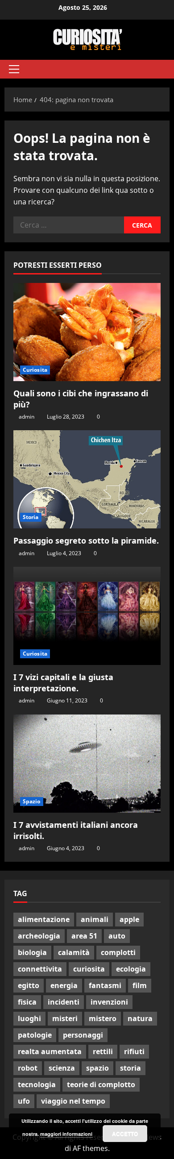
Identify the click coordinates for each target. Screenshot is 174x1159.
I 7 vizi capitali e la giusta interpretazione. (63, 683)
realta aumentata (50, 1051)
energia (64, 985)
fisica (27, 1002)
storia (130, 1068)
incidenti (63, 1002)
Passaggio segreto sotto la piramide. (86, 540)
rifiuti (134, 1051)
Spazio (32, 801)
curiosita (89, 969)
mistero (102, 1018)
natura (140, 1018)
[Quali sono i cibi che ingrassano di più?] (87, 332)
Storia (31, 517)
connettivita (40, 969)
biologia (32, 952)
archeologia (39, 936)
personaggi (83, 1035)
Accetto (125, 1134)
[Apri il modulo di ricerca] (158, 69)
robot (27, 1068)
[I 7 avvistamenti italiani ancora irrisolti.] (87, 764)
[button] (14, 69)
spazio (97, 1068)
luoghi (29, 1018)
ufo (24, 1101)
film (140, 985)
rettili (103, 1051)
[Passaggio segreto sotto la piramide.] (87, 479)
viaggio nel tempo (73, 1101)
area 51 (84, 936)
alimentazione (44, 919)
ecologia (131, 969)
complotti (118, 952)
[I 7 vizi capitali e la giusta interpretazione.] (87, 616)
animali (94, 919)
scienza (62, 1068)
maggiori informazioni (66, 1133)
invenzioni (109, 1002)
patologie (35, 1035)
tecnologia (37, 1084)
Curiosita (35, 370)
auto (116, 936)
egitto (28, 985)
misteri (65, 1018)
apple (129, 919)
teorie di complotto (101, 1084)
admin (26, 416)
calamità (74, 952)
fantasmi (105, 985)
